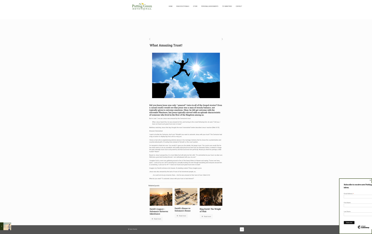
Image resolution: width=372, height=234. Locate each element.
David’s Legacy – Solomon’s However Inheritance (159, 211)
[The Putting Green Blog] (142, 6)
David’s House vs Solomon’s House (183, 209)
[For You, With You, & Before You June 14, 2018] (5, 226)
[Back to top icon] (242, 229)
